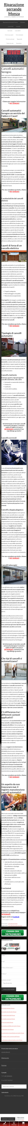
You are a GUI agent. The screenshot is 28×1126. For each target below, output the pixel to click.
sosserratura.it (5, 1052)
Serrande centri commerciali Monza (10, 1036)
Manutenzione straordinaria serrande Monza (12, 1033)
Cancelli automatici (12, 923)
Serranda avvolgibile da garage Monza (10, 1026)
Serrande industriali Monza (8, 1015)
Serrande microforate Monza (8, 1011)
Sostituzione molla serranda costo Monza (11, 1040)
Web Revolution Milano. (16, 1120)
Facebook (16, 917)
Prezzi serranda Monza (7, 1022)
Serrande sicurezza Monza (8, 1019)
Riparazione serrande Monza (14, 9)
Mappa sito (5, 1058)
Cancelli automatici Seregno (15, 925)
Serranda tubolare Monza (7, 1008)
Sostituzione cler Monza (7, 1029)
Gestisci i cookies (8, 1119)
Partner (4, 1065)
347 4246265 (8, 1076)
